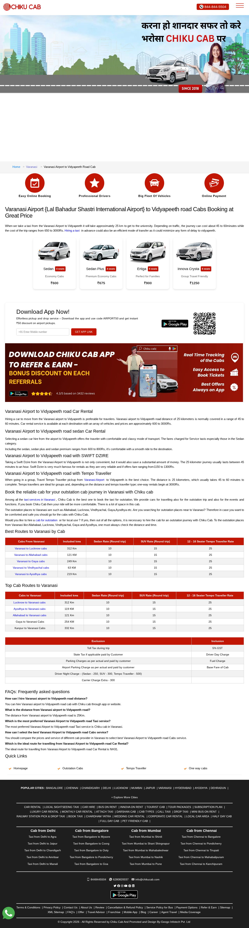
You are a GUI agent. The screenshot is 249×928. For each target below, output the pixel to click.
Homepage (21, 768)
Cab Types (146, 811)
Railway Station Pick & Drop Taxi (41, 816)
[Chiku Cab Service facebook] (118, 886)
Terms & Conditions (28, 907)
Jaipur (150, 787)
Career (153, 912)
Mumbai (136, 787)
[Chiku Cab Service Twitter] (115, 886)
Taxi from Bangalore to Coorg (91, 843)
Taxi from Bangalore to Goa (91, 863)
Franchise (114, 912)
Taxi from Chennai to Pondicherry (201, 843)
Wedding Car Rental (129, 816)
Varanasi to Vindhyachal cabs (31, 567)
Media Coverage (190, 912)
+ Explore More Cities (124, 797)
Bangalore (54, 787)
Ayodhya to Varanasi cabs (30, 608)
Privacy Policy (52, 907)
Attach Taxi (104, 811)
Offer (81, 912)
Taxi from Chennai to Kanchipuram (201, 863)
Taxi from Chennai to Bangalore (201, 836)
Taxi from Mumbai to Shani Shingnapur (146, 843)
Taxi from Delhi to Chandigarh (42, 850)
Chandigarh (91, 787)
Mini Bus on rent (204, 811)
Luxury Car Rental (44, 811)
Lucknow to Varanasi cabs (29, 602)
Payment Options (186, 907)
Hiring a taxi (72, 230)
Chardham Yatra (98, 816)
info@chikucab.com (147, 879)
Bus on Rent (107, 807)
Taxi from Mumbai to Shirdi (145, 836)
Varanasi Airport (94, 479)
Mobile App (130, 912)
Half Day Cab (222, 816)
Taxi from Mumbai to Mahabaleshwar (145, 850)
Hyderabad (183, 787)
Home (16, 166)
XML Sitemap (56, 912)
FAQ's (71, 912)
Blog (143, 912)
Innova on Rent (131, 807)
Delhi (107, 787)
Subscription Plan (208, 807)
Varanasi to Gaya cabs (31, 561)
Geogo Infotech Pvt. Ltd (175, 921)
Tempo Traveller (136, 768)
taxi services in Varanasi (39, 499)
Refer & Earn (209, 907)
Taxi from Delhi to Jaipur (42, 843)
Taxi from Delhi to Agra (42, 836)
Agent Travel (169, 912)
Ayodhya (201, 787)
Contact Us (70, 907)
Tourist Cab (155, 807)
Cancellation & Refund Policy (125, 907)
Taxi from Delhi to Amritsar (42, 857)
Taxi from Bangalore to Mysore (91, 836)
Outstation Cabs (72, 768)
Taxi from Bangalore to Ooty (91, 850)
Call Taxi (164, 811)
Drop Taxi (181, 811)
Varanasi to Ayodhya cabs (31, 574)
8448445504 (98, 879)
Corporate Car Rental (165, 816)
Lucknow (121, 787)
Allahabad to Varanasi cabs (29, 615)
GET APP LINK (84, 331)
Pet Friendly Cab (135, 821)
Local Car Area (197, 816)
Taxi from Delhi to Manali (42, 863)
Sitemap (225, 907)
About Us (86, 907)
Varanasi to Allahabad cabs (30, 554)
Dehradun (218, 787)
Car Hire (88, 807)
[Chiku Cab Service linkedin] (133, 886)
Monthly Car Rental (77, 811)
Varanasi (31, 166)
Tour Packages (179, 807)
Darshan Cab (126, 811)
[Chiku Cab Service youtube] (125, 886)
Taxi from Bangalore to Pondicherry (91, 857)
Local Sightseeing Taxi (61, 807)
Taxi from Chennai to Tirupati (201, 850)
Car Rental (32, 807)
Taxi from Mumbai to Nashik (146, 857)
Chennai (72, 787)
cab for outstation (46, 520)
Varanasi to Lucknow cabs (31, 548)
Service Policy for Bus (159, 907)
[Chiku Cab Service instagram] (122, 886)
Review (99, 907)
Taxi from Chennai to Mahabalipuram (201, 857)
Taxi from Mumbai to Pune (146, 863)
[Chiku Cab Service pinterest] (129, 886)
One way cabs (198, 768)
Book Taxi (75, 816)
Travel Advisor (96, 912)
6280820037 (121, 879)
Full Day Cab (109, 821)
